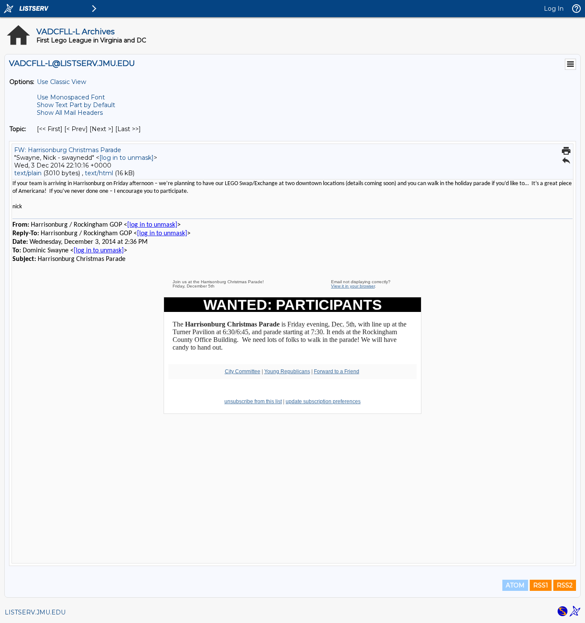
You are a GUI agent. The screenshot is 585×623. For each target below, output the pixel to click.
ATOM (515, 585)
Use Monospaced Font (71, 97)
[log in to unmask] (126, 158)
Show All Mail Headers (70, 113)
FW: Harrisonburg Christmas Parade (67, 150)
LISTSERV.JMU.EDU (35, 612)
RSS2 (565, 585)
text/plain (28, 173)
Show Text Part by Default (76, 105)
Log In (554, 8)
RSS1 (540, 585)
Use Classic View (61, 82)
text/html (99, 173)
